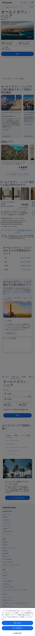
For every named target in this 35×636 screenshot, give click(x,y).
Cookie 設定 (17, 633)
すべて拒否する (17, 628)
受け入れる (17, 623)
